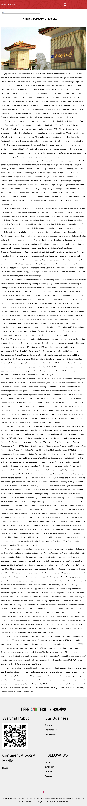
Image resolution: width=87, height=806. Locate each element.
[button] (65, 4)
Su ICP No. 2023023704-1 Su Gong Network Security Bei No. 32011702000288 (43, 802)
